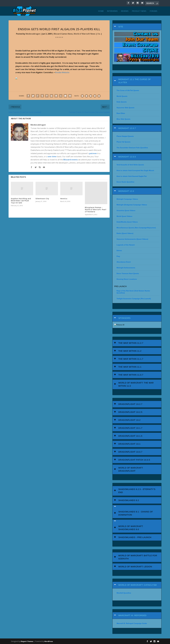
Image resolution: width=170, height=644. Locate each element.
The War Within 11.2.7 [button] (130, 343)
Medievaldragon (33, 34)
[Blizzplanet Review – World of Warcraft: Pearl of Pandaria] (96, 193)
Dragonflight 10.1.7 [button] (130, 428)
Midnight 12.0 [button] (126, 191)
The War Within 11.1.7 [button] (130, 359)
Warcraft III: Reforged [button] (132, 615)
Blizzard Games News (63, 34)
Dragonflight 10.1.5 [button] (130, 436)
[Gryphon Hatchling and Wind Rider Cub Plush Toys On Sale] (22, 188)
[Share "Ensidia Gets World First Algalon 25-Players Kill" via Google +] (37, 96)
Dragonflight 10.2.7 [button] (130, 404)
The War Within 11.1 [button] (129, 367)
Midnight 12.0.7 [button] (127, 128)
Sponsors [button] (124, 318)
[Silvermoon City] (47, 188)
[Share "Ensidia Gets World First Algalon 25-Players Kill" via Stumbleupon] (60, 96)
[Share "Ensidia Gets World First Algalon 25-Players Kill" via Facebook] (28, 96)
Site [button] (120, 26)
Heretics (63, 198)
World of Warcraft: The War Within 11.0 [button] (136, 384)
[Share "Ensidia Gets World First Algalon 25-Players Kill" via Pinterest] (47, 96)
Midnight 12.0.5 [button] (127, 157)
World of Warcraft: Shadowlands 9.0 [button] (130, 528)
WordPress (48, 641)
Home (101, 11)
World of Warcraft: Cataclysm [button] (137, 585)
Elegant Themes (27, 641)
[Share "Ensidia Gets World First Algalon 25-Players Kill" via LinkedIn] (51, 96)
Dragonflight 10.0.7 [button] (130, 452)
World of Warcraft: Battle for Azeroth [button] (137, 557)
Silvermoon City (42, 198)
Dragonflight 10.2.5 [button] (130, 412)
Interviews (112, 11)
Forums (153, 11)
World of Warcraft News (84, 34)
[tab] (137, 26)
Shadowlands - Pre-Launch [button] (134, 537)
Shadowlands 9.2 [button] (128, 500)
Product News (139, 11)
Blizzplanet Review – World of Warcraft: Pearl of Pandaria (95, 209)
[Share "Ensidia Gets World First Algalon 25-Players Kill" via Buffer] (56, 96)
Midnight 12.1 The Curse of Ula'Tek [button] (134, 81)
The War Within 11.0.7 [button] (130, 375)
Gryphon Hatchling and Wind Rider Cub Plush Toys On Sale (21, 200)
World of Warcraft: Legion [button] (135, 566)
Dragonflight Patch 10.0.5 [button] (134, 460)
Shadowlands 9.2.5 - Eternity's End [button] (136, 490)
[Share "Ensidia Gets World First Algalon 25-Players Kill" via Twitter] (33, 96)
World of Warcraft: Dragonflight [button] (130, 469)
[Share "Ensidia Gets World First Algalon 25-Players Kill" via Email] (65, 96)
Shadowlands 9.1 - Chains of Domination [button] (135, 513)
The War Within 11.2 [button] (129, 351)
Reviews (124, 11)
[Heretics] (71, 188)
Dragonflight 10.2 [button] (129, 420)
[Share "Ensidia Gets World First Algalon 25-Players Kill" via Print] (70, 96)
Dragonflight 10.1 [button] (129, 444)
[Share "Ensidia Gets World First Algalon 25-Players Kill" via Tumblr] (42, 96)
